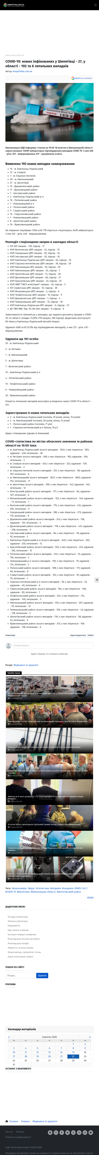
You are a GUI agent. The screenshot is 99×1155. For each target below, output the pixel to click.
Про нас (9, 1132)
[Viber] (56, 1132)
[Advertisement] (49, 28)
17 (14, 1056)
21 (61, 1056)
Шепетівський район (69, 891)
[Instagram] (79, 1132)
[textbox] (53, 646)
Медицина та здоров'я (26, 665)
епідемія (56, 888)
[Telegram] (50, 1132)
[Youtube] (90, 1132)
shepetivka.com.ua (22, 71)
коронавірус (20, 888)
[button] (95, 5)
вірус (32, 888)
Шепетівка (24, 891)
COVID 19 (11, 891)
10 (14, 1052)
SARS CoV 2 (81, 888)
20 (49, 1056)
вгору (90, 897)
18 (26, 1056)
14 (61, 1052)
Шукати (42, 975)
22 (73, 1056)
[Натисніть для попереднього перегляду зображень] (49, 112)
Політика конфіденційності (18, 1137)
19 (37, 1056)
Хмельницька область (44, 891)
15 (73, 1052)
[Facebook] (61, 1132)
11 (26, 1052)
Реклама (20, 1132)
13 (49, 1052)
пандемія (68, 888)
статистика (43, 888)
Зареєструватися (78, 635)
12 (37, 1052)
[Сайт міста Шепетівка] (13, 5)
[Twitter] (67, 1132)
